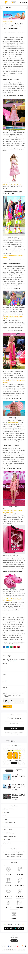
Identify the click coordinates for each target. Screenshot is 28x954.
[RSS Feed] (23, 946)
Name (4, 674)
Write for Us (14, 940)
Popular (9, 770)
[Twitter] (11, 946)
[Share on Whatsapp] (11, 647)
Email (4, 681)
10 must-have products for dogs (10, 852)
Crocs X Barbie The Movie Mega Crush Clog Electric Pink (13, 599)
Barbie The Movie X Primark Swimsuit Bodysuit (13, 256)
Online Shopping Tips (9, 822)
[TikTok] (25, 946)
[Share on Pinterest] (14, 647)
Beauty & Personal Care (10, 836)
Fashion (6, 816)
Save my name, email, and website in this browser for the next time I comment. (13, 695)
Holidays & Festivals (9, 809)
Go (2, 7)
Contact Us (14, 935)
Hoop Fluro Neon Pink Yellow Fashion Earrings (13, 317)
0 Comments (6, 35)
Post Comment (7, 706)
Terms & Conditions (14, 937)
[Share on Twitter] (7, 647)
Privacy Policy (14, 734)
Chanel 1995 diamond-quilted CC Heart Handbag (14, 381)
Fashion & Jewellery (8, 21)
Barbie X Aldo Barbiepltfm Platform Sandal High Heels (12, 511)
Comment (6, 663)
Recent (18, 770)
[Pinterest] (13, 946)
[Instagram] (15, 946)
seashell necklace (13, 422)
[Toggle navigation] (2, 3)
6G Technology (17, 856)
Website (5, 687)
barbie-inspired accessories (17, 643)
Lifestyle (6, 826)
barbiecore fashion (9, 642)
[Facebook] (8, 946)
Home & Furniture (8, 843)
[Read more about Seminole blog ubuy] (6, 2)
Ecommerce (7, 839)
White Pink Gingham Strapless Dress (13, 185)
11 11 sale (21, 852)
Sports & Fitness (8, 829)
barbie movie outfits (17, 642)
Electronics (7, 812)
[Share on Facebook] (4, 647)
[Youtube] (17, 946)
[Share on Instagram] (18, 647)
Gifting (5, 819)
